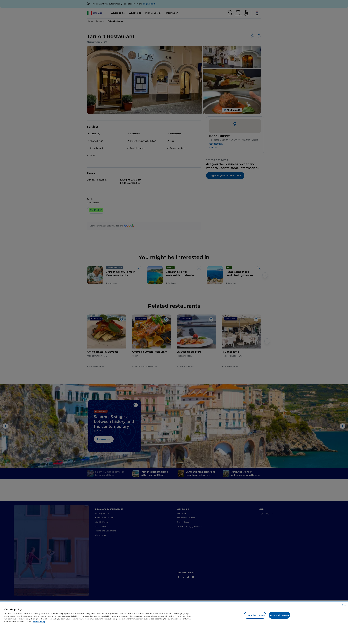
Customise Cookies (255, 615)
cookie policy (39, 621)
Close (344, 605)
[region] (174, 613)
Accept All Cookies (279, 615)
